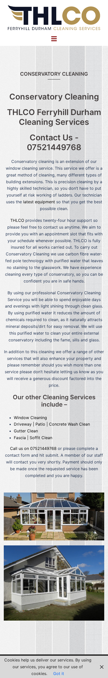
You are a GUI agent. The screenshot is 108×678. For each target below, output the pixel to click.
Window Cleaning (30, 417)
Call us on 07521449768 (34, 448)
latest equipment (39, 201)
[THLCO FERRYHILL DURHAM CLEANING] (54, 17)
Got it (58, 673)
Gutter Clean (26, 430)
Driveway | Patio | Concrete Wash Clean (52, 424)
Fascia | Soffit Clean (33, 437)
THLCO (17, 220)
